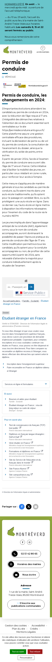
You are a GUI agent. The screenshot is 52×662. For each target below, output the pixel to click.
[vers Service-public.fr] (30, 293)
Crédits (34, 628)
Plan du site (18, 628)
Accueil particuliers (12, 301)
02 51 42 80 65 (29, 553)
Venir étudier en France (20, 443)
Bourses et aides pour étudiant (22, 399)
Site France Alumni (18, 468)
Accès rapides (43, 52)
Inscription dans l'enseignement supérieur (25, 364)
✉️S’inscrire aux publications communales (26, 604)
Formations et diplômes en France (24, 451)
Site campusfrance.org (19, 475)
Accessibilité (38, 625)
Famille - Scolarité (30, 301)
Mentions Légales (26, 632)
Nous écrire (29, 574)
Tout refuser (35, 651)
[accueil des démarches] (26, 280)
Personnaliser (26, 657)
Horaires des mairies (29, 564)
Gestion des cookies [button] (16, 625)
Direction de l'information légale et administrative (22, 492)
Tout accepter (18, 651)
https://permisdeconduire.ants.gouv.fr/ (23, 130)
